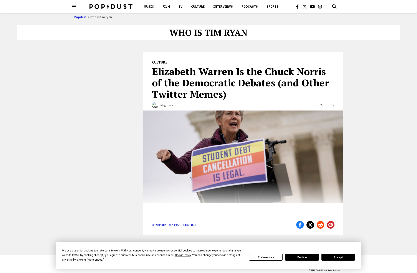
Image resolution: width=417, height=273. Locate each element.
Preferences (266, 257)
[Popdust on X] (305, 6)
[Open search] (334, 6)
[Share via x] (310, 225)
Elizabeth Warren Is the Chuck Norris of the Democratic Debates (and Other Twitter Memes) (240, 82)
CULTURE (198, 6)
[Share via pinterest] (330, 225)
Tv (180, 6)
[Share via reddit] (320, 225)
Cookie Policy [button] (183, 255)
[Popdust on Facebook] (297, 6)
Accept (338, 257)
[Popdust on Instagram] (320, 6)
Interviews (223, 6)
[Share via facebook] (300, 225)
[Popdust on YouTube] (312, 6)
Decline (302, 257)
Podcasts (250, 6)
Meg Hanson (168, 105)
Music (149, 6)
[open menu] (73, 6)
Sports (272, 6)
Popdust (80, 17)
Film (166, 6)
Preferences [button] (95, 259)
